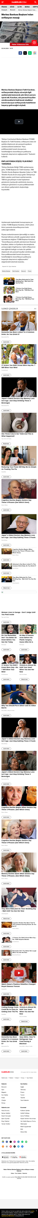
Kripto (3, 1097)
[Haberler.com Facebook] (6, 1142)
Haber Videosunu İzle (20, 44)
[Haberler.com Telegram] (18, 1146)
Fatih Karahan (15, 271)
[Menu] (2, 2)
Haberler (4, 1084)
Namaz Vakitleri (5, 1113)
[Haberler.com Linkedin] (18, 1142)
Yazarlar (22, 1097)
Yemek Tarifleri (5, 1124)
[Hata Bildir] (18, 1177)
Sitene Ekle (23, 1132)
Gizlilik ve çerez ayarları (8, 1177)
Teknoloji (23, 1089)
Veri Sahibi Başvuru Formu (28, 1121)
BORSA (27, 7)
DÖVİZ (12, 7)
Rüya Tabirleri (5, 1121)
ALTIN (19, 7)
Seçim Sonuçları (6, 1116)
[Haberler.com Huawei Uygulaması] (23, 1157)
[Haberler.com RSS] (2, 1146)
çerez (32, 1211)
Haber (12, 1173)
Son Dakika (4, 1095)
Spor (2, 1089)
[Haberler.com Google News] (2, 1142)
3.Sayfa (3, 1100)
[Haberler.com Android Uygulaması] (14, 1157)
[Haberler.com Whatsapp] (22, 1142)
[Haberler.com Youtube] (10, 1146)
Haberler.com (5, 1107)
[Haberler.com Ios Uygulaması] (5, 1157)
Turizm (22, 1095)
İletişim (17, 1078)
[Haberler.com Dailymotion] (22, 1146)
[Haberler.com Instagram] (14, 1142)
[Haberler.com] (7, 1072)
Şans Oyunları (5, 1118)
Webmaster (23, 1124)
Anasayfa (4, 10)
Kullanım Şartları (25, 1110)
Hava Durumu (5, 1110)
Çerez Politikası (24, 1116)
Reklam (11, 1078)
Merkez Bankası (6, 271)
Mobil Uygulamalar (25, 1126)
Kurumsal (23, 1107)
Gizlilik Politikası (24, 1113)
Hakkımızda (4, 1078)
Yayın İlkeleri (30, 1078)
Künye (22, 1078)
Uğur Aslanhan (12, 266)
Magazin (3, 1092)
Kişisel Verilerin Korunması (28, 1118)
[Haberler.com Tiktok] (14, 1146)
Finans (29, 271)
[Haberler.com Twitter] (10, 1142)
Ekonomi (12, 10)
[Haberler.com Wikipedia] (6, 1146)
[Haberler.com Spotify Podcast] (26, 1142)
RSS (21, 1129)
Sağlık (22, 1087)
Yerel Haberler (24, 1100)
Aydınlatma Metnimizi (7, 1216)
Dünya (3, 1103)
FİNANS (4, 7)
